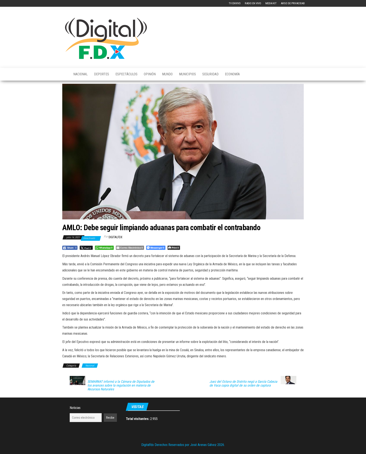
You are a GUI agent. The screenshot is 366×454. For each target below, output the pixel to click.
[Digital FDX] (64, 74)
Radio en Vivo (253, 3)
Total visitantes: (138, 419)
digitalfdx (115, 237)
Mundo (167, 74)
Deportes (101, 74)
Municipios (187, 74)
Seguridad (210, 74)
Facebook (65, 3)
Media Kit (271, 3)
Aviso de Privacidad (293, 3)
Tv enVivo (235, 3)
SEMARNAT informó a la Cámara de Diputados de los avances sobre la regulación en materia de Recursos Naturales (120, 385)
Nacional (80, 74)
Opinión (150, 74)
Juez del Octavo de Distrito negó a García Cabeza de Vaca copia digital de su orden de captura (243, 383)
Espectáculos (126, 74)
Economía (232, 74)
